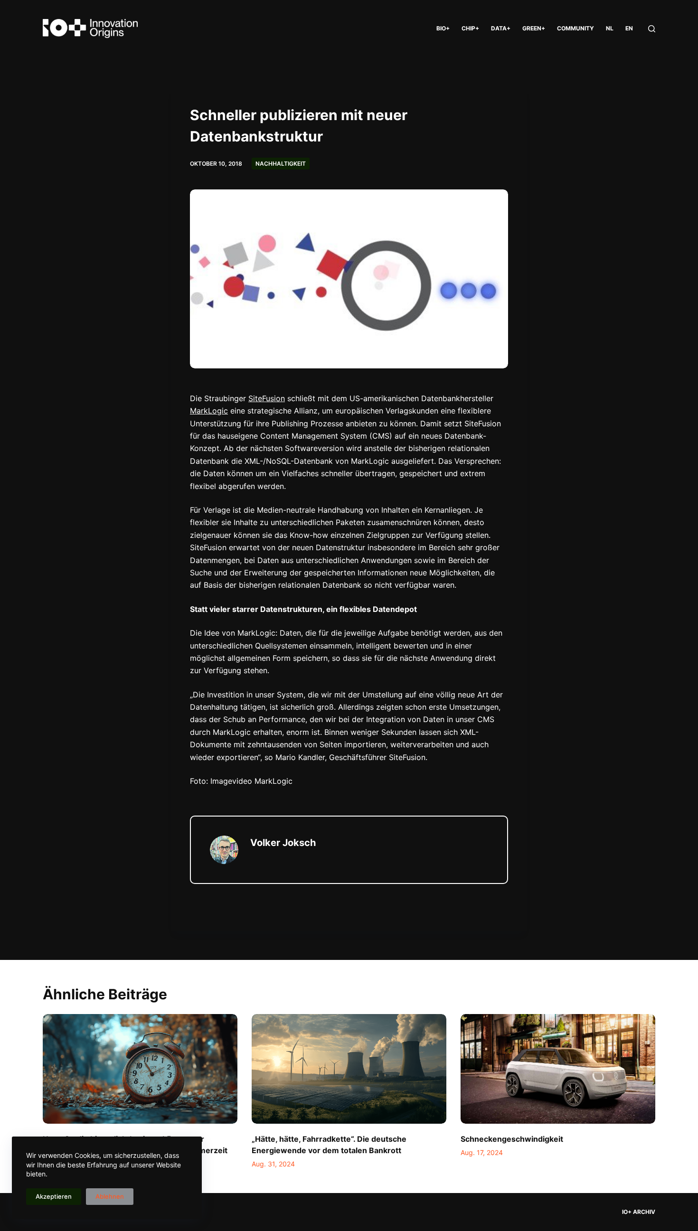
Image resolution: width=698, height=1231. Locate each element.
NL (609, 28)
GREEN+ (533, 28)
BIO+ (443, 28)
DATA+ (500, 28)
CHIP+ (470, 28)
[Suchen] (651, 28)
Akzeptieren (54, 1196)
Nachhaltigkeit (280, 163)
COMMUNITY (575, 28)
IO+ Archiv (638, 1211)
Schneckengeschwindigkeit (512, 1139)
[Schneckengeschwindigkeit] (558, 1069)
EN (629, 28)
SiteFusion (266, 398)
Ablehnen (109, 1196)
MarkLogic (209, 410)
